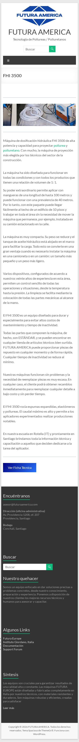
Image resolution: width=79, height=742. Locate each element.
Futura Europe (12, 638)
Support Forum (12, 649)
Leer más (8, 708)
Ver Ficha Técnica (20, 467)
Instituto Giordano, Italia (18, 642)
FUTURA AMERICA (39, 31)
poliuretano (11, 150)
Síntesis (10, 674)
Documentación (13, 645)
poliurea (59, 145)
